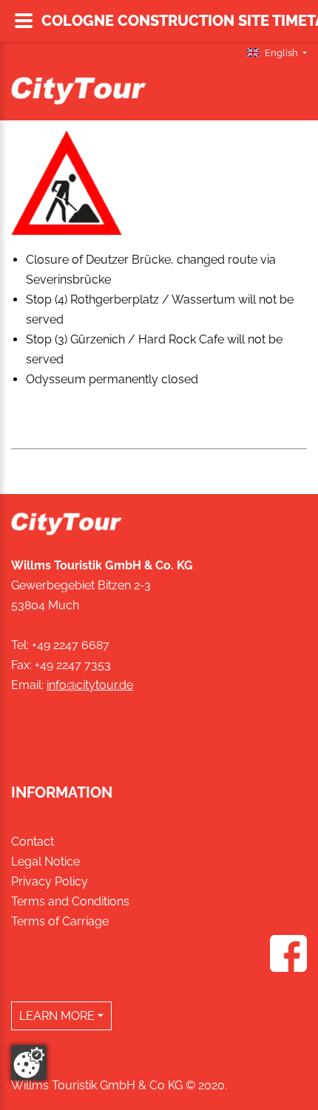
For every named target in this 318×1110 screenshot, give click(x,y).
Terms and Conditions (70, 901)
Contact (32, 842)
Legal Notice (45, 861)
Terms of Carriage (60, 921)
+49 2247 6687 (70, 645)
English (281, 52)
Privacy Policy (49, 881)
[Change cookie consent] (29, 1062)
